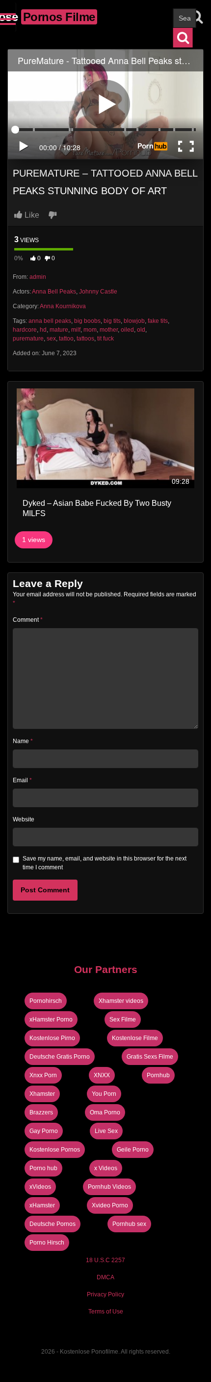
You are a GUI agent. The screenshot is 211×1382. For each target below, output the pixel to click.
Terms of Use (105, 1311)
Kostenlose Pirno (52, 1038)
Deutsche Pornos (52, 1224)
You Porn (104, 1093)
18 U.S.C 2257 (105, 1260)
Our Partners (105, 969)
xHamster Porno (51, 1019)
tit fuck (105, 338)
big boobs (87, 320)
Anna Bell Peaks (54, 291)
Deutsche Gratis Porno (59, 1056)
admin (37, 276)
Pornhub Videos (109, 1186)
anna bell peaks (49, 320)
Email (22, 780)
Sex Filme (122, 1019)
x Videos (105, 1168)
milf (75, 329)
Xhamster (42, 1093)
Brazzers (41, 1112)
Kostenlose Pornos (54, 1149)
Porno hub (43, 1168)
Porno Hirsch (46, 1242)
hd (43, 329)
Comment (28, 619)
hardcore (25, 329)
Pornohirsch (45, 1000)
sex (51, 338)
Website (23, 819)
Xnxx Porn (43, 1075)
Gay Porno (43, 1131)
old (141, 329)
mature (59, 329)
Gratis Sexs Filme (150, 1056)
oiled (127, 329)
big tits (112, 320)
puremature (28, 338)
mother (109, 329)
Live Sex (106, 1131)
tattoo (66, 338)
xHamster (42, 1205)
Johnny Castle (98, 291)
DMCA (105, 1277)
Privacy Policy (105, 1294)
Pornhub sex (129, 1224)
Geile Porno (133, 1149)
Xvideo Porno (110, 1205)
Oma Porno (105, 1112)
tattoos (85, 338)
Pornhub (158, 1075)
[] (183, 37)
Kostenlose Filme (135, 1038)
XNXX (102, 1075)
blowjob (134, 320)
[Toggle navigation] (8, 17)
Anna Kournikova (63, 306)
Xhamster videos (121, 1000)
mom (90, 329)
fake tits (158, 320)
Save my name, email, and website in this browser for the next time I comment (104, 863)
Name (23, 741)
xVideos (40, 1186)
